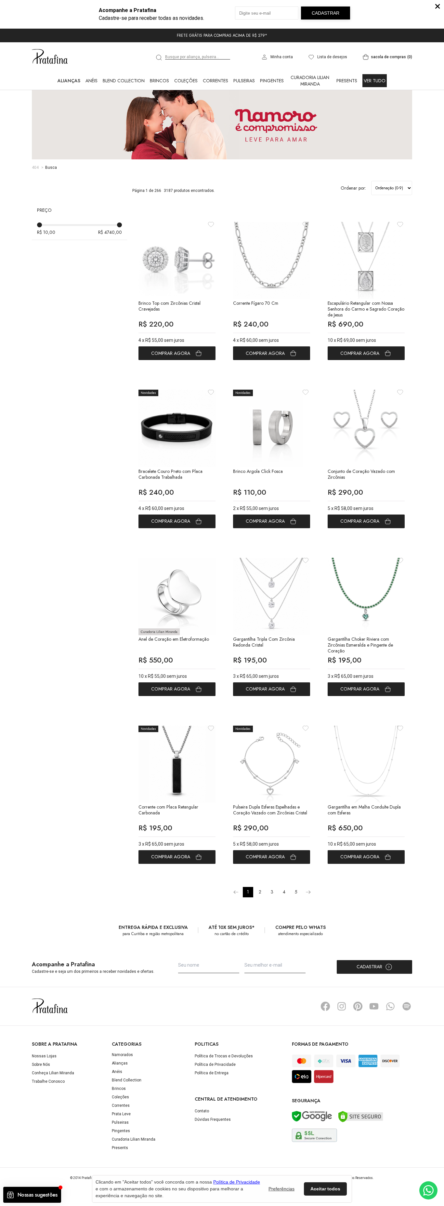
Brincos (159, 80)
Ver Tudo (374, 80)
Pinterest (357, 1006)
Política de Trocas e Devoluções (224, 1056)
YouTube (374, 1006)
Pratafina (50, 57)
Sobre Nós (41, 1064)
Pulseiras (244, 80)
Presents (346, 80)
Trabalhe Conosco (48, 1081)
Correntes (215, 80)
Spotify (406, 1006)
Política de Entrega (212, 1073)
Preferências (281, 1188)
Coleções (186, 80)
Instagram (341, 1006)
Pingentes (272, 80)
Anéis (91, 80)
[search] (159, 57)
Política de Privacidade (215, 1064)
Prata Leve (121, 1114)
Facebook (325, 1006)
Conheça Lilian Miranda (53, 1073)
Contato (202, 1111)
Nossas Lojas (44, 1056)
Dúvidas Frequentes (213, 1119)
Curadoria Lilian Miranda (310, 80)
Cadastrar (369, 966)
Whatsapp (390, 1006)
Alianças (69, 80)
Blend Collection (124, 80)
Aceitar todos (325, 1188)
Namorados (122, 1054)
